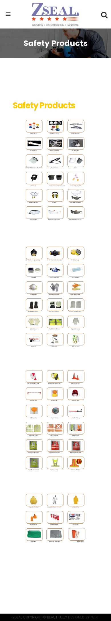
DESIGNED (76, 617)
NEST (95, 617)
